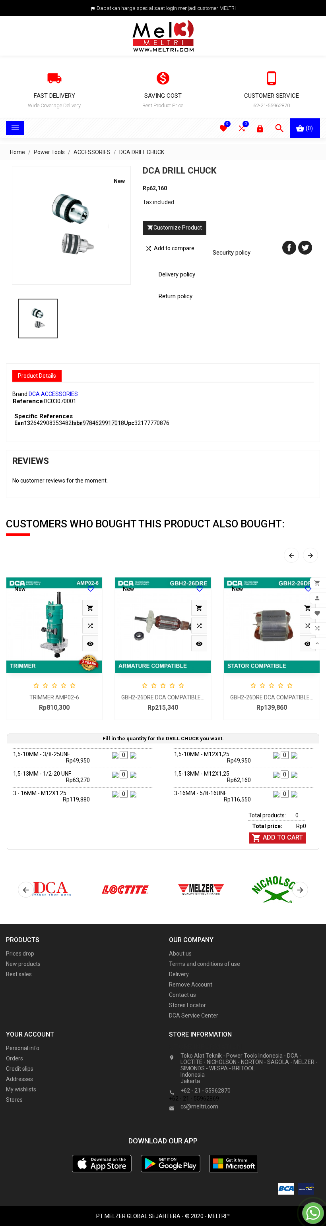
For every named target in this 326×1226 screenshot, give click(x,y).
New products (23, 964)
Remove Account (190, 984)
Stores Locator (187, 1005)
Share (289, 248)
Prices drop (20, 953)
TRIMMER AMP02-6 (54, 697)
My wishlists (21, 1089)
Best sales (19, 974)
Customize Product (174, 227)
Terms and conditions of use (204, 964)
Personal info (22, 1048)
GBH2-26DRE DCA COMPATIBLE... (162, 697)
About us (180, 953)
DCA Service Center (193, 1015)
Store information (205, 1047)
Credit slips (19, 1069)
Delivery (179, 974)
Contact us (182, 995)
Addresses (19, 1079)
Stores (14, 1100)
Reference (28, 401)
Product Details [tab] (37, 376)
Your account (30, 1034)
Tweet (305, 248)
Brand (19, 394)
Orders (14, 1058)
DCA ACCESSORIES (53, 394)
